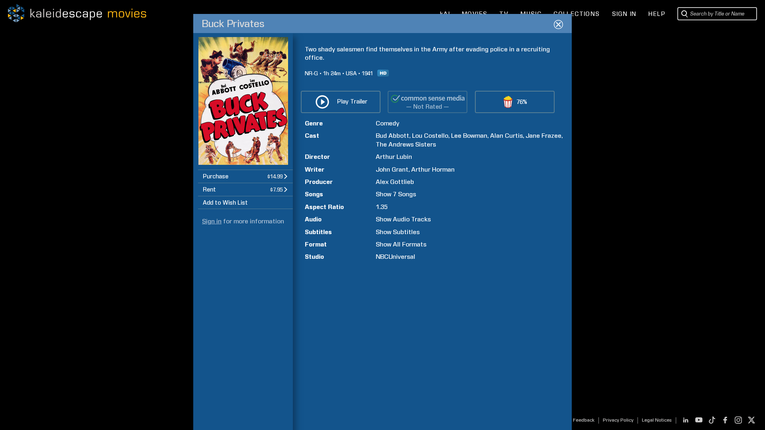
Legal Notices (657, 420)
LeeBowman (469, 135)
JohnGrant (392, 169)
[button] (245, 176)
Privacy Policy (618, 420)
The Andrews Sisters (406, 144)
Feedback (583, 420)
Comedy (387, 123)
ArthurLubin (394, 156)
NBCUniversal (395, 256)
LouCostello (430, 135)
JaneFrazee (543, 135)
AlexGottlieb (395, 182)
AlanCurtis (506, 135)
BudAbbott (392, 135)
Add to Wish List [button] (225, 202)
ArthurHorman (433, 169)
